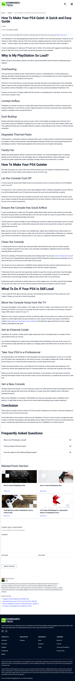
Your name (4, 555)
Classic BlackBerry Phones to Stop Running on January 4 (21, 604)
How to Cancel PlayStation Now (51, 485)
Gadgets (3, 647)
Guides (10, 13)
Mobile (3, 654)
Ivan (4, 26)
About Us (59, 640)
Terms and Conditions (63, 647)
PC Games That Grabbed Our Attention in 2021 (17, 606)
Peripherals (4, 650)
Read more (7, 491)
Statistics (41, 644)
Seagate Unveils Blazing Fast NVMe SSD (16, 599)
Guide (40, 647)
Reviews (22, 640)
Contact (59, 644)
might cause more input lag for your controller (21, 321)
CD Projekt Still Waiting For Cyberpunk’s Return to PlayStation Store (54, 511)
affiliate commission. (61, 35)
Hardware (4, 644)
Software (4, 640)
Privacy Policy (60, 650)
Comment (4, 534)
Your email (41, 555)
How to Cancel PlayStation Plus (14, 485)
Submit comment (9, 566)
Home (3, 13)
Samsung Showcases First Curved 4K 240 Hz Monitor (20, 601)
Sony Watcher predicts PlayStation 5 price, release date (18, 511)
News (39, 640)
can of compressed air (62, 256)
